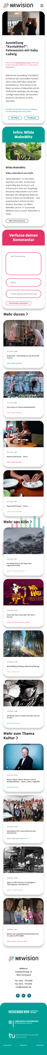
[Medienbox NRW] (23, 1011)
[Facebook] (17, 995)
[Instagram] (23, 995)
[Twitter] (29, 995)
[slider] (19, 33)
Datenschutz (7, 1045)
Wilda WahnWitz (20, 63)
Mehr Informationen (17, 221)
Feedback (31, 118)
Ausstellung (33, 109)
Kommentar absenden (18, 303)
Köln (28, 63)
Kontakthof (10, 109)
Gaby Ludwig (26, 111)
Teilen (16, 118)
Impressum (40, 1045)
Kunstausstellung (12, 111)
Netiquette (23, 1045)
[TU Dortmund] (23, 1035)
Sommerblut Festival (21, 109)
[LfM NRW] (23, 1023)
